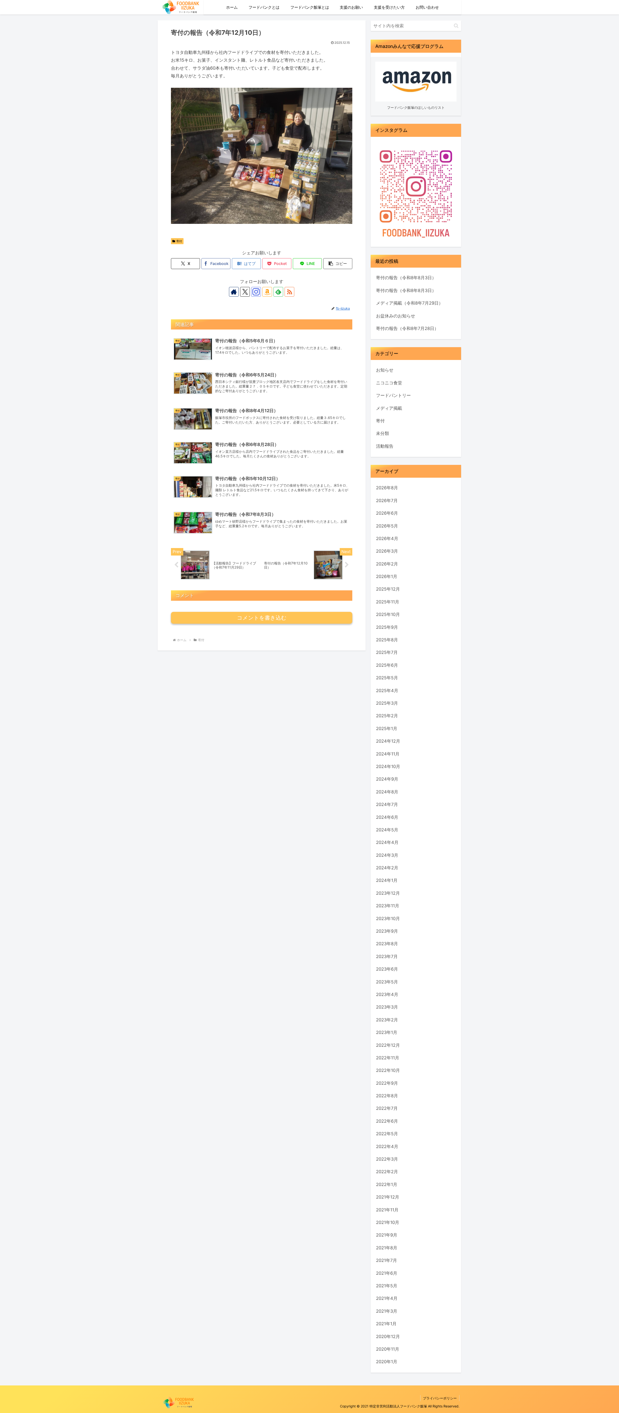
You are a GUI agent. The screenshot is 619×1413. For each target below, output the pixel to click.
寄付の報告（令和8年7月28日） (407, 328)
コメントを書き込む (262, 618)
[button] (337, 263)
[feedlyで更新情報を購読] (278, 292)
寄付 (179, 241)
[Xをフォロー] (245, 292)
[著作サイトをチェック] (234, 292)
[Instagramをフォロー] (256, 292)
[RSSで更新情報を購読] (289, 292)
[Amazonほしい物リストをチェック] (267, 292)
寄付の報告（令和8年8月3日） (406, 277)
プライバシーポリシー (440, 1398)
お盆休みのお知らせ (395, 315)
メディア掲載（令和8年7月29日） (409, 303)
